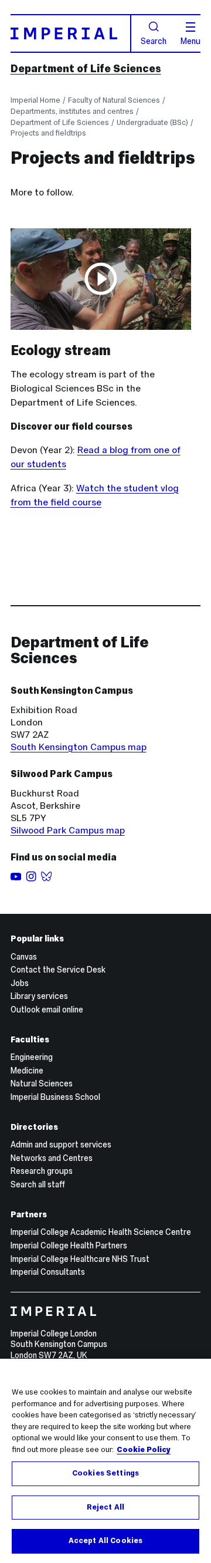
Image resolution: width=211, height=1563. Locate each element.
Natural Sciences (42, 1083)
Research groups (42, 1171)
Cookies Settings (105, 1473)
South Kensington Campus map (79, 746)
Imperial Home (35, 100)
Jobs (20, 983)
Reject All (105, 1507)
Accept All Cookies (105, 1540)
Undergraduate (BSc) (152, 122)
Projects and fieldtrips (48, 133)
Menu (190, 40)
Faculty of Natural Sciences (114, 100)
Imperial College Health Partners (69, 1245)
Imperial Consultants (48, 1272)
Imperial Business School (55, 1097)
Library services (39, 996)
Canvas (24, 956)
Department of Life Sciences (86, 68)
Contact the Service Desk (58, 969)
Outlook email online (47, 1009)
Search (153, 40)
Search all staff (38, 1184)
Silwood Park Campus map (68, 830)
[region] (105, 1461)
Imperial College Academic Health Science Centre (101, 1232)
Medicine (27, 1070)
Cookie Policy (144, 1449)
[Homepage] (71, 33)
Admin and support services (61, 1144)
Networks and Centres (52, 1158)
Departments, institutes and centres (72, 111)
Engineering (32, 1057)
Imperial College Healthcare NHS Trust (80, 1259)
